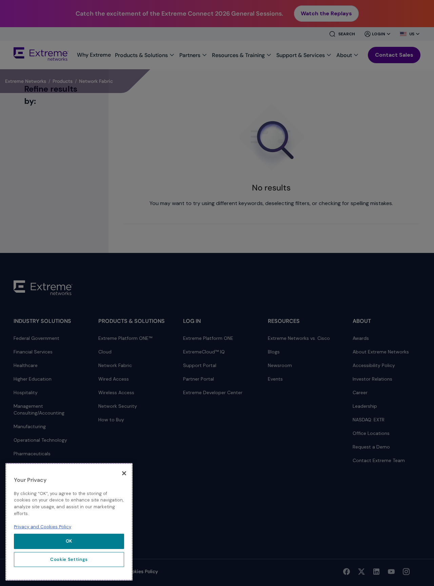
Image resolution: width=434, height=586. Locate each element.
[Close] (124, 473)
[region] (69, 522)
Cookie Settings (69, 559)
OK (69, 541)
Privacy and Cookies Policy (42, 527)
